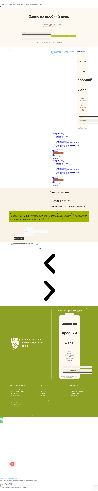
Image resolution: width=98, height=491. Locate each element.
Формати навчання (58, 133)
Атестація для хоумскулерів (18, 397)
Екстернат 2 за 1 (60, 137)
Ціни (54, 150)
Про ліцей (55, 154)
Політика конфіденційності (47, 400)
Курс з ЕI (55, 155)
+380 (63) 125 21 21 (69, 52)
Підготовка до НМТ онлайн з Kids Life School (67, 145)
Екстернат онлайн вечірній (18, 391)
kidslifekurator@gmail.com (77, 391)
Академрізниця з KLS (61, 144)
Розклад (42, 393)
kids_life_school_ (75, 393)
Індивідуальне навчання (62, 140)
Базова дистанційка (61, 138)
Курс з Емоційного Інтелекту (63, 146)
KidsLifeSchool (74, 395)
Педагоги (55, 151)
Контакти (55, 158)
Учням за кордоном (61, 147)
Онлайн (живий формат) (62, 134)
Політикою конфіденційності (57, 42)
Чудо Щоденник (60, 149)
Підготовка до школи (61, 141)
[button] (49, 263)
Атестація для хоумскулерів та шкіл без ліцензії (67, 142)
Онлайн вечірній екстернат (63, 136)
